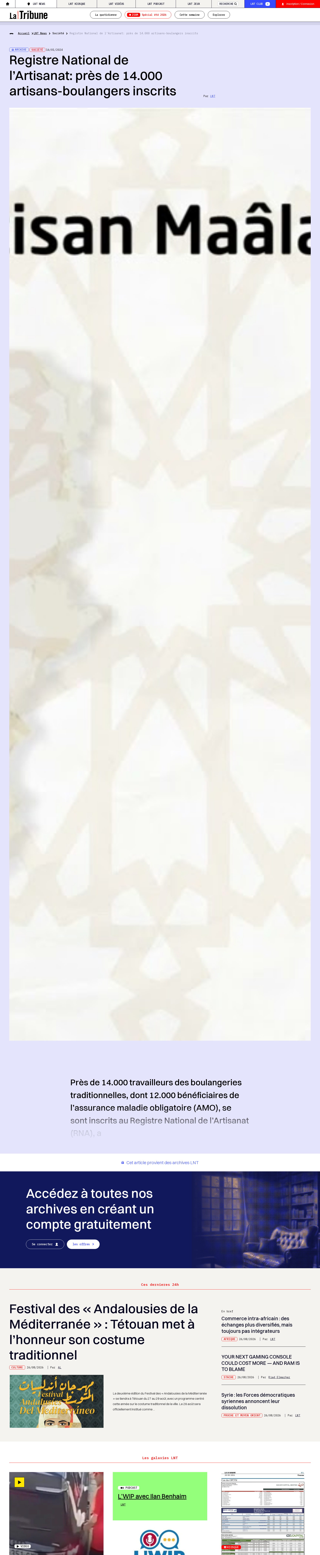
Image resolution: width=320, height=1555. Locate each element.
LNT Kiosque (76, 4)
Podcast (131, 1487)
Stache (229, 1377)
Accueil (24, 33)
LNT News (39, 4)
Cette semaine (190, 14)
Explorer (219, 14)
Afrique (229, 1339)
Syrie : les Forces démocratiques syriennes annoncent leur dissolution (258, 1401)
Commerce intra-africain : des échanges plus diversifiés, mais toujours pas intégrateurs (256, 1324)
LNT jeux (194, 4)
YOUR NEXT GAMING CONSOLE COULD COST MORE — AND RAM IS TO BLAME (260, 1363)
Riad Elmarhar (279, 1377)
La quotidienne (105, 14)
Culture (17, 1367)
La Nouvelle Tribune (28, 14)
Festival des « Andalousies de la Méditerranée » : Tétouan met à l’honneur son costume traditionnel (103, 1332)
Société (58, 33)
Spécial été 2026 (149, 14)
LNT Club (256, 4)
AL (59, 1367)
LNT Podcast (155, 4)
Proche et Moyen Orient (242, 1415)
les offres (81, 1244)
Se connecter (42, 1244)
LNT (212, 96)
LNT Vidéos (116, 4)
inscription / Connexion (300, 4)
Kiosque (233, 1547)
